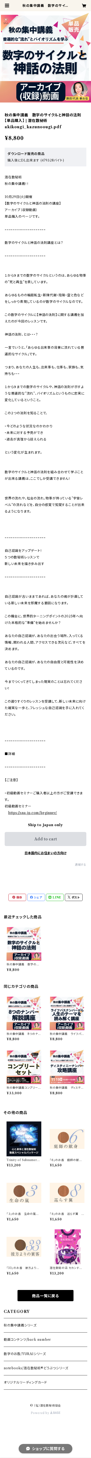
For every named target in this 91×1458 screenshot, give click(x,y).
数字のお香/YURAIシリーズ (25, 1354)
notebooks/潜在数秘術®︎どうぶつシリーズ (36, 1368)
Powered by (40, 1413)
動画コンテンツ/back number (27, 1339)
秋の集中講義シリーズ (20, 1325)
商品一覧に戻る (45, 1295)
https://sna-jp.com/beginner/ (32, 813)
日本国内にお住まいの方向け (45, 853)
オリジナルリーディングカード (25, 1382)
